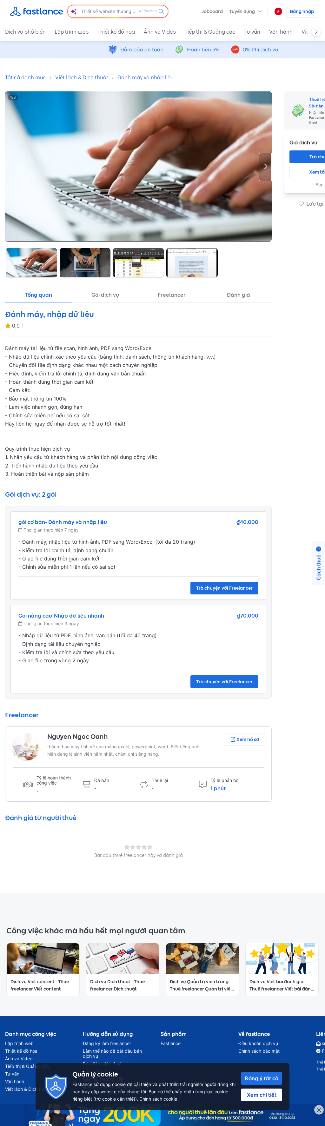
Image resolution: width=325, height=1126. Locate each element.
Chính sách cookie (158, 1099)
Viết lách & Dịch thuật (81, 77)
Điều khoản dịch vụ (258, 1043)
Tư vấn (252, 32)
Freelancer (172, 295)
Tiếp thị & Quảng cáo (210, 32)
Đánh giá (238, 295)
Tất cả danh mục (25, 77)
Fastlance (171, 1043)
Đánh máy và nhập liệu (145, 77)
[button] (245, 11)
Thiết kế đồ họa (116, 32)
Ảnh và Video (160, 32)
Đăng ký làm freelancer (107, 1043)
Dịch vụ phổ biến (25, 32)
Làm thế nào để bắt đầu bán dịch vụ (112, 1054)
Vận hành (281, 32)
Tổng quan (38, 295)
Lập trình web (72, 32)
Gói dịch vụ (105, 295)
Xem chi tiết (261, 1095)
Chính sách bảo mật (259, 1051)
